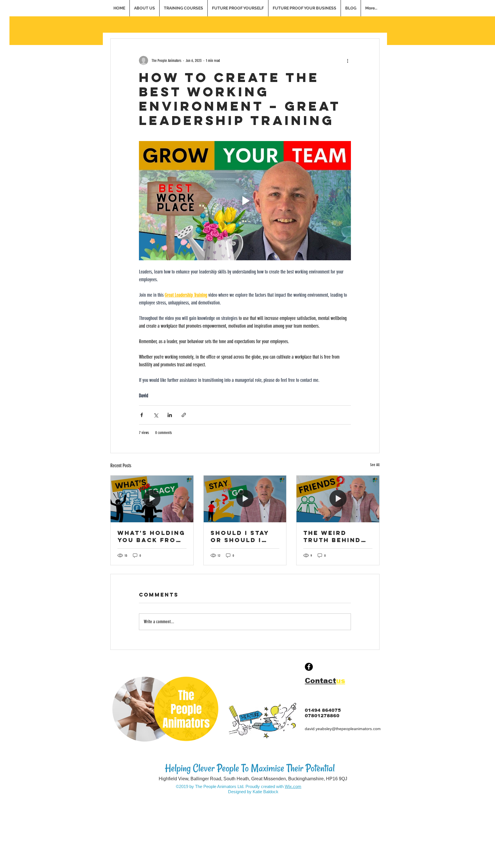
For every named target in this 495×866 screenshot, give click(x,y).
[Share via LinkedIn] (169, 415)
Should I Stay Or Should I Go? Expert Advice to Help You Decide (243, 536)
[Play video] (245, 200)
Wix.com (293, 786)
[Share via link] (183, 415)
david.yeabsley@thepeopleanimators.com (343, 728)
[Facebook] (309, 667)
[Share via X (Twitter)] (155, 415)
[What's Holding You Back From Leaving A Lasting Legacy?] (152, 499)
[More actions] (347, 60)
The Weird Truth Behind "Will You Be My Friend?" (337, 536)
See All (375, 464)
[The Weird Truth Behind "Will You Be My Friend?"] (337, 499)
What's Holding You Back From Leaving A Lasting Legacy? (151, 536)
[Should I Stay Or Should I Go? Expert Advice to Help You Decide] (245, 499)
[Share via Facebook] (141, 415)
